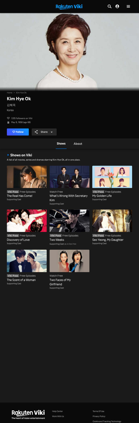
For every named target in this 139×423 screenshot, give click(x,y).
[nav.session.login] (117, 7)
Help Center (57, 411)
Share (44, 132)
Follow (20, 132)
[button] (128, 6)
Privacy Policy (99, 416)
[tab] (61, 143)
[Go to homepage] (69, 6)
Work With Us (58, 416)
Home (9, 92)
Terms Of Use (98, 411)
